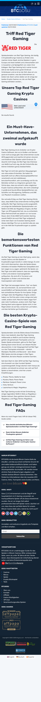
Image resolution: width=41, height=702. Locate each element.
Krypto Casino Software (13, 19)
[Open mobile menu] (38, 3)
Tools (5, 582)
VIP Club (6, 600)
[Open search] (32, 3)
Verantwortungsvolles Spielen (14, 602)
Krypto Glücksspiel (10, 579)
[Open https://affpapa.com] (11, 614)
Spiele (5, 577)
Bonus (5, 575)
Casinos (6, 572)
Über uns (6, 590)
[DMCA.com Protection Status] (20, 651)
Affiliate (6, 595)
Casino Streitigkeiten (11, 597)
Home (3, 19)
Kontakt (6, 593)
